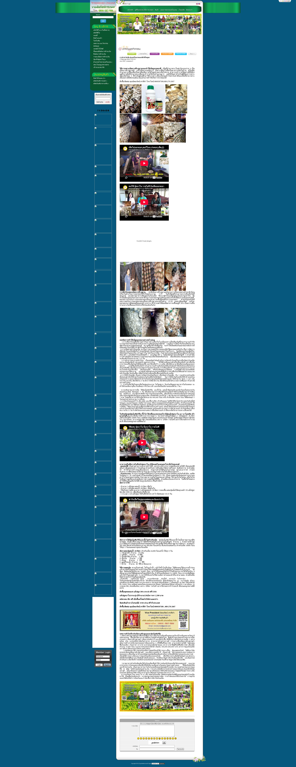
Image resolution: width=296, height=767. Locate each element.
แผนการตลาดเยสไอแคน (168, 10)
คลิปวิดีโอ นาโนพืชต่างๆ (101, 30)
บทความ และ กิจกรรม (100, 43)
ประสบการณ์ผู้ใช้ (167, 53)
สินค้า (157, 10)
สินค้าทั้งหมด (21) (99, 78)
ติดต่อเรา (189, 10)
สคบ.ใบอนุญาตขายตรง (101, 65)
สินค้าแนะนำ (97, 38)
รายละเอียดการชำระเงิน (101, 57)
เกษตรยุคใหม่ (143, 53)
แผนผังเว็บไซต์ (98, 49)
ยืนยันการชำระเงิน (99, 54)
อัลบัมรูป (96, 46)
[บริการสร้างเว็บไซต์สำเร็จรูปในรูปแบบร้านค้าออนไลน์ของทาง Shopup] (158, 763)
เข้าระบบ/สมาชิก (99, 67)
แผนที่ (95, 35)
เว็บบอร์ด (182, 10)
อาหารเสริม (154, 53)
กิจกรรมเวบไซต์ (181, 53)
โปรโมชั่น (96, 41)
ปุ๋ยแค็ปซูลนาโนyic (99, 59)
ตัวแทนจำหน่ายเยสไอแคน (102, 62)
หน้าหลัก (130, 10)
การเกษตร (132, 53)
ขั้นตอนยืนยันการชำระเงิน (102, 51)
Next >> (192, 54)
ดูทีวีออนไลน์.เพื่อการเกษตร (144, 10)
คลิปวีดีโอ (96, 33)
